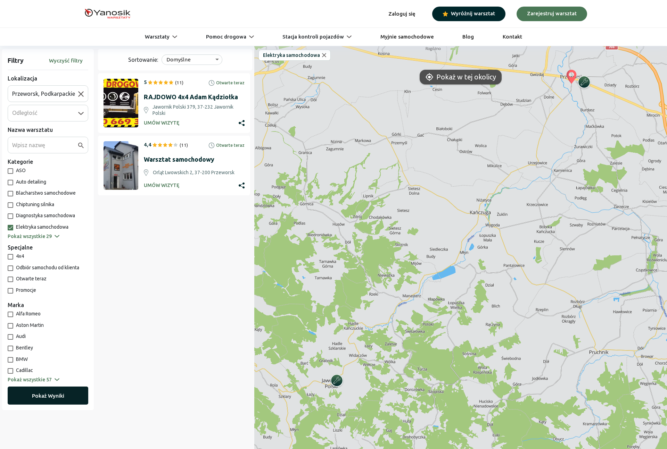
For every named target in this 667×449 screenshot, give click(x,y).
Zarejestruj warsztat (552, 13)
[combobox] (45, 94)
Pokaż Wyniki (48, 396)
